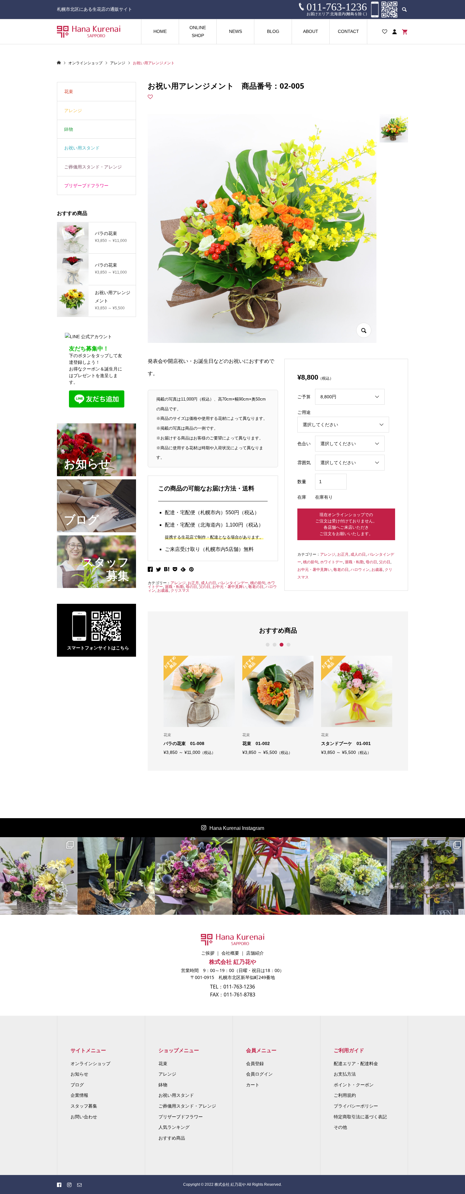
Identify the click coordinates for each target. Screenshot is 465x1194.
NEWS (235, 31)
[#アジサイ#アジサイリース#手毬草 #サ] (349, 876)
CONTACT (348, 31)
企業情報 (79, 1095)
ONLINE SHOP (197, 31)
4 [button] (288, 645)
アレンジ (178, 583)
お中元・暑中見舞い (229, 586)
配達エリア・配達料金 (356, 1063)
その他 (340, 1127)
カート (252, 1084)
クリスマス (179, 590)
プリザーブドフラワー (86, 185)
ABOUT (310, 31)
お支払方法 (345, 1074)
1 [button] (267, 645)
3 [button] (281, 645)
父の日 (204, 586)
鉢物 (68, 129)
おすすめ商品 (171, 1137)
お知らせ (79, 1074)
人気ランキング (173, 1127)
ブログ (77, 1084)
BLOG (273, 31)
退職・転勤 (174, 586)
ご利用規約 (345, 1095)
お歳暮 (163, 590)
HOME (160, 31)
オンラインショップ (90, 1063)
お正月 (193, 583)
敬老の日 (256, 586)
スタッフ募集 (84, 1106)
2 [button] (274, 645)
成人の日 (208, 583)
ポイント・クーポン (354, 1084)
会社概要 (230, 953)
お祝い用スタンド (82, 147)
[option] (199, 705)
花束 (68, 91)
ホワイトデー (331, 562)
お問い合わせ (84, 1116)
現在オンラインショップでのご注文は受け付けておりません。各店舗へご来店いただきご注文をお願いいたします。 (346, 524)
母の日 (191, 586)
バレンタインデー (233, 583)
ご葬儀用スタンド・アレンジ (93, 166)
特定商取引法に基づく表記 (360, 1116)
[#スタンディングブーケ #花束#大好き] (193, 876)
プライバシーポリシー (356, 1106)
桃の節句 (257, 583)
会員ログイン (259, 1074)
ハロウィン (359, 569)
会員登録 (255, 1063)
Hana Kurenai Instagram (236, 828)
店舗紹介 (255, 953)
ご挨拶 (207, 953)
